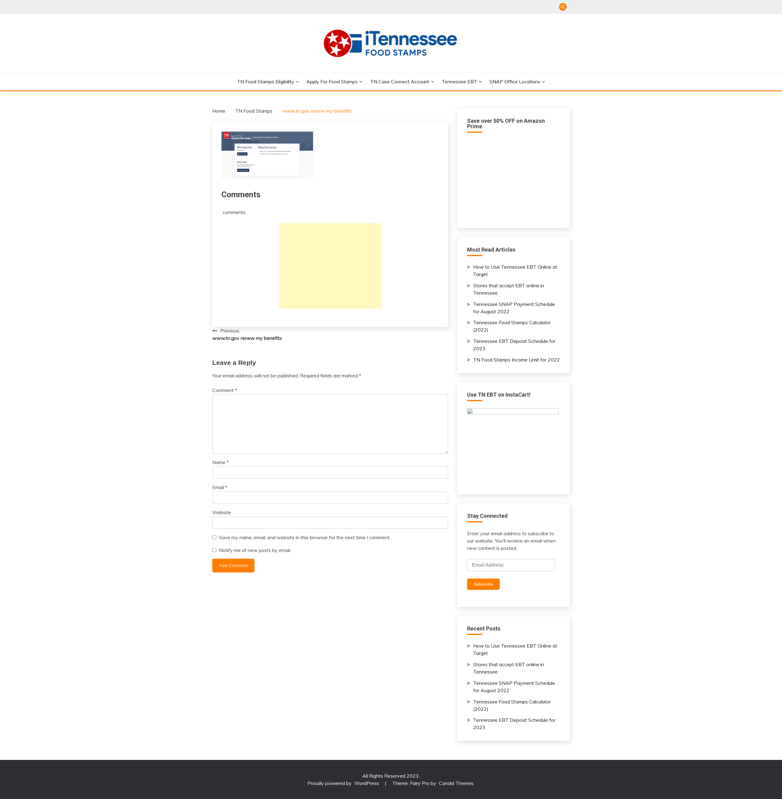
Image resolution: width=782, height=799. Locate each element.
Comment (224, 390)
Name (220, 462)
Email (219, 487)
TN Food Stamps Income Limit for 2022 (516, 360)
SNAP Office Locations (514, 81)
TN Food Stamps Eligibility (265, 81)
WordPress (366, 783)
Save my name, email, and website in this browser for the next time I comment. (305, 537)
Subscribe (483, 584)
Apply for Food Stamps (332, 81)
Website (221, 512)
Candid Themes (456, 783)
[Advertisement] (330, 266)
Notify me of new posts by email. (255, 550)
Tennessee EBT (459, 81)
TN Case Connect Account (399, 81)
